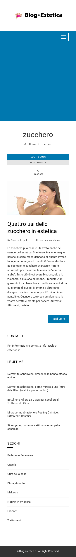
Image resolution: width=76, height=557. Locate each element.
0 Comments (39, 162)
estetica (43, 240)
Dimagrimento (16, 483)
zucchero (54, 240)
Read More (58, 318)
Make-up (12, 492)
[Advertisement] (38, 83)
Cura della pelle (19, 240)
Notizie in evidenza (19, 502)
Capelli (11, 464)
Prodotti (12, 511)
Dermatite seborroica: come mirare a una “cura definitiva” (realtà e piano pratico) (36, 388)
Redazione (38, 174)
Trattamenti (14, 520)
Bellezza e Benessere (20, 455)
